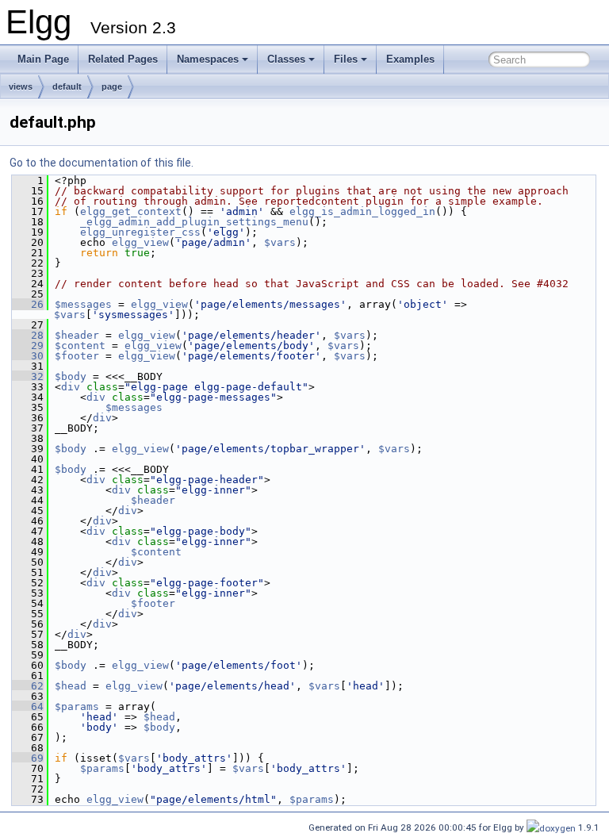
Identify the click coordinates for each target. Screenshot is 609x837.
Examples (410, 59)
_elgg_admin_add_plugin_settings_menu (194, 222)
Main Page (43, 59)
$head (70, 686)
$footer (77, 356)
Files (346, 59)
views (21, 86)
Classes (286, 59)
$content (80, 345)
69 (28, 758)
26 (28, 304)
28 (28, 335)
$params (77, 706)
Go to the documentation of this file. (101, 162)
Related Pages (123, 59)
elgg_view (140, 242)
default (67, 86)
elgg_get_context (131, 211)
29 (28, 345)
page (112, 86)
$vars (280, 242)
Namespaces (208, 59)
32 (28, 376)
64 (28, 706)
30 (28, 356)
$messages (83, 304)
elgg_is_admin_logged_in (362, 211)
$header (77, 335)
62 (28, 686)
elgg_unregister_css (140, 232)
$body (70, 376)
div (70, 387)
